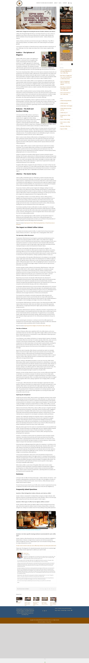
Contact (68, 610)
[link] (18, 513)
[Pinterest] (46, 610)
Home (56, 608)
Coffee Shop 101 (64, 113)
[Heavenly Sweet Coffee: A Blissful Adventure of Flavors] (45, 598)
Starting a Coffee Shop (65, 126)
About (59, 610)
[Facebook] (42, 610)
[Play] (52, 521)
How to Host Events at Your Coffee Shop (65, 93)
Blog (56, 610)
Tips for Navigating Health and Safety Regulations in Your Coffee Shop (66, 71)
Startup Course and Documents (64, 608)
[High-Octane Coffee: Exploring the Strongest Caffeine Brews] (36, 598)
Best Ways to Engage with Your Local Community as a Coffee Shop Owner (66, 77)
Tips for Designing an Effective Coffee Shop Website (65, 83)
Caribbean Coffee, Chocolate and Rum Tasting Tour (31, 512)
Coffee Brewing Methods (65, 101)
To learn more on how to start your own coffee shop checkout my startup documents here (36, 546)
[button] (71, 3)
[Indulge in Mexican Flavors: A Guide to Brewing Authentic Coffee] (28, 598)
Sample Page (63, 610)
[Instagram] (44, 610)
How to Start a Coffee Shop (65, 123)
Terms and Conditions (42, 622)
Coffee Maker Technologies (66, 106)
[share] (46, 512)
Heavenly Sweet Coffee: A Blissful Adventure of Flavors (45, 603)
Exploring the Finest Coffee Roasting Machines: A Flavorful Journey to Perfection (35, 223)
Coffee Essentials (64, 103)
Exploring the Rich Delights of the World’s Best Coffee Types (37, 326)
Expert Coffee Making (65, 119)
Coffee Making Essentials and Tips (65, 109)
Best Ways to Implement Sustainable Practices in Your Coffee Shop (65, 88)
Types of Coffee (63, 129)
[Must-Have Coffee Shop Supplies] (19, 598)
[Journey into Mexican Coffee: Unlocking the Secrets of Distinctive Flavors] (53, 598)
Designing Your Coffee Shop (65, 116)
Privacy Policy (48, 622)
